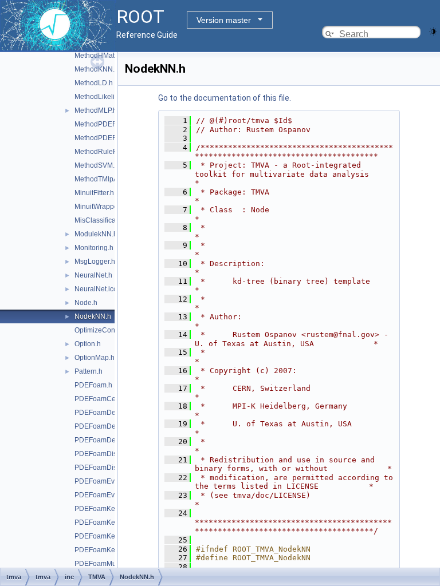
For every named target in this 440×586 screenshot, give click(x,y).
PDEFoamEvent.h (102, 481)
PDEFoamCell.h (99, 399)
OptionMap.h (94, 358)
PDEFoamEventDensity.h (113, 495)
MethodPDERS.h (101, 138)
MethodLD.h (93, 83)
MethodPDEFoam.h (105, 124)
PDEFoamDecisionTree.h (114, 413)
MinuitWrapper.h (99, 207)
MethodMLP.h (95, 110)
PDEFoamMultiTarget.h (110, 564)
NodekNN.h (92, 316)
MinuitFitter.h (94, 193)
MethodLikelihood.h (105, 97)
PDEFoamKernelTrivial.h (113, 550)
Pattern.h (88, 371)
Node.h (85, 303)
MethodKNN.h (96, 69)
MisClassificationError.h (111, 220)
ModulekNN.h (95, 234)
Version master (224, 20)
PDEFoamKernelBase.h (111, 509)
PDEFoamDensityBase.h (113, 440)
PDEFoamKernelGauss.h (113, 522)
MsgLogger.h (94, 262)
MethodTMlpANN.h (104, 179)
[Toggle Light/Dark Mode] (433, 30)
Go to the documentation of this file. (224, 97)
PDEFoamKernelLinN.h (111, 536)
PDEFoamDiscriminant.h (112, 454)
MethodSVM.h (96, 165)
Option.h (87, 344)
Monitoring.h (93, 248)
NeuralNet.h (93, 275)
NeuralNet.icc (95, 289)
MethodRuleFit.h (100, 152)
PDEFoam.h (93, 385)
